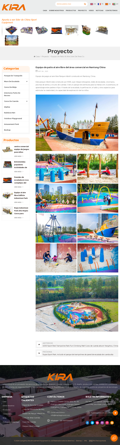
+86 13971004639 (66, 420)
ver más (17, 156)
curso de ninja (10, 87)
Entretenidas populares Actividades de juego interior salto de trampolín (20, 165)
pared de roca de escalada (32, 405)
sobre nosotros (56, 10)
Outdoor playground (13, 118)
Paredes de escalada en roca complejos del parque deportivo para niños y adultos (21, 180)
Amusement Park (11, 124)
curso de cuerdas (29, 422)
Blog (4, 418)
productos (6, 410)
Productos (71, 10)
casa (4, 401)
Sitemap (79, 441)
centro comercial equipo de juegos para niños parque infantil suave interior (21, 149)
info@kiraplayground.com (60, 415)
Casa (45, 10)
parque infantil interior (31, 426)
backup (7, 130)
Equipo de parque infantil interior (33, 413)
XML (85, 441)
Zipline (7, 107)
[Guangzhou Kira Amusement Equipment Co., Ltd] (14, 7)
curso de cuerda (11, 101)
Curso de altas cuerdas (31, 418)
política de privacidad (11, 422)
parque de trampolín (13, 76)
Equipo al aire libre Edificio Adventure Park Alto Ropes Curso (21, 196)
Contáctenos (111, 10)
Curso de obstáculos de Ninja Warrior (33, 409)
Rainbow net (9, 113)
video (91, 10)
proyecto (82, 10)
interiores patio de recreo (12, 94)
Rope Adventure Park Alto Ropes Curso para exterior (21, 211)
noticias (99, 10)
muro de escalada (11, 81)
